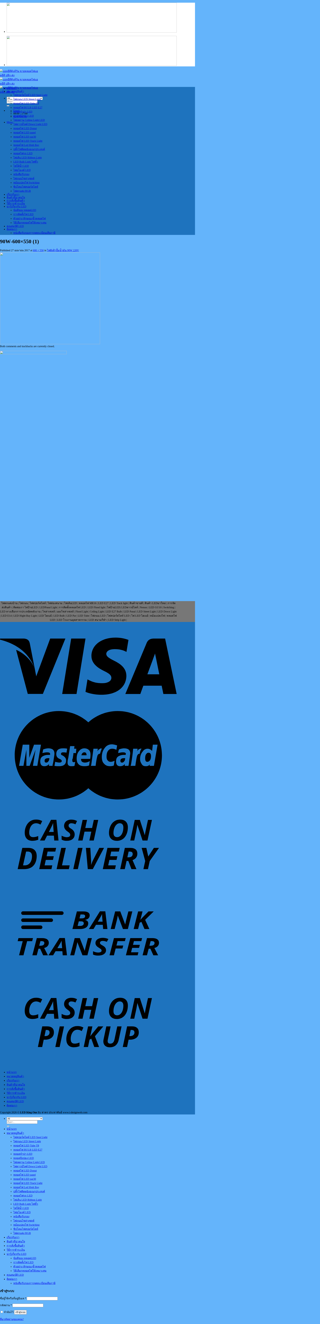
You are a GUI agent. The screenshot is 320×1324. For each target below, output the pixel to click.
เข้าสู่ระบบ (20, 1312)
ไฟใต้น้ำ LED (21, 165)
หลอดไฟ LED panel (24, 132)
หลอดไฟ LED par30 (24, 136)
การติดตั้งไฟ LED (23, 214)
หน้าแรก (12, 88)
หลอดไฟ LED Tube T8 (26, 103)
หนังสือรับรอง (21, 174)
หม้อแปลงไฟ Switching (26, 182)
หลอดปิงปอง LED (23, 115)
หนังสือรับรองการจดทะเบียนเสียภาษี (34, 232)
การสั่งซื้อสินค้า (16, 200)
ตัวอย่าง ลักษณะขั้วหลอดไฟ (29, 218)
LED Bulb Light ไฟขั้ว (25, 161)
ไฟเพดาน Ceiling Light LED (29, 120)
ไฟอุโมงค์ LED (22, 170)
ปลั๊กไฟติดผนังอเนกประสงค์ (29, 149)
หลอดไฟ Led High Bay (26, 145)
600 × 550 (38, 250)
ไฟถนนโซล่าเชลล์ (23, 178)
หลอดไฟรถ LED (22, 153)
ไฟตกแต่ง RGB (22, 191)
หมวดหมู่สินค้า (15, 91)
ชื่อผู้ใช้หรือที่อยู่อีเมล (13, 1298)
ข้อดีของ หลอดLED (24, 210)
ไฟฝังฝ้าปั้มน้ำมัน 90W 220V (63, 250)
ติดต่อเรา (12, 229)
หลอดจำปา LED (22, 111)
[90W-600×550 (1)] (50, 343)
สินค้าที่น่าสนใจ (16, 197)
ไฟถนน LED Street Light (27, 99)
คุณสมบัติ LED (15, 226)
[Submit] (8, 105)
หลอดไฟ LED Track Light (27, 140)
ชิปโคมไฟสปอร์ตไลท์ (25, 186)
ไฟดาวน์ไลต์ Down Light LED (30, 124)
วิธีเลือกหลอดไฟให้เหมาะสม (29, 222)
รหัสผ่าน (6, 1305)
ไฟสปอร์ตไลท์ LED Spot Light (30, 95)
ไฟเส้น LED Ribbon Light (27, 157)
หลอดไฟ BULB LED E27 (27, 107)
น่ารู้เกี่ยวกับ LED (16, 206)
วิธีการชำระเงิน (16, 203)
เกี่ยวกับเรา (13, 194)
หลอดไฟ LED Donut (25, 128)
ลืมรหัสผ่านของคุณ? (12, 1319)
